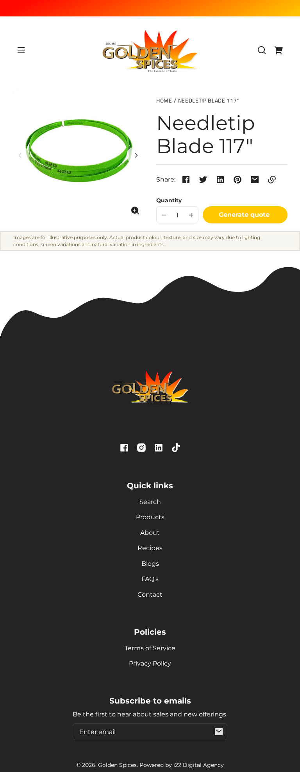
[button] (261, 50)
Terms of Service (150, 648)
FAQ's (150, 579)
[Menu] (21, 50)
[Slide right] (135, 155)
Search (150, 502)
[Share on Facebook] (186, 179)
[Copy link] (271, 179)
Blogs (150, 563)
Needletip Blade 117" (208, 101)
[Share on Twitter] (203, 179)
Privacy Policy (150, 663)
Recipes (150, 548)
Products (150, 517)
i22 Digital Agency (198, 764)
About (150, 532)
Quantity (169, 200)
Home (164, 101)
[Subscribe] (218, 731)
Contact (150, 594)
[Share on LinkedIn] (220, 179)
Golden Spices (117, 764)
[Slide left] (21, 155)
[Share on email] (254, 179)
